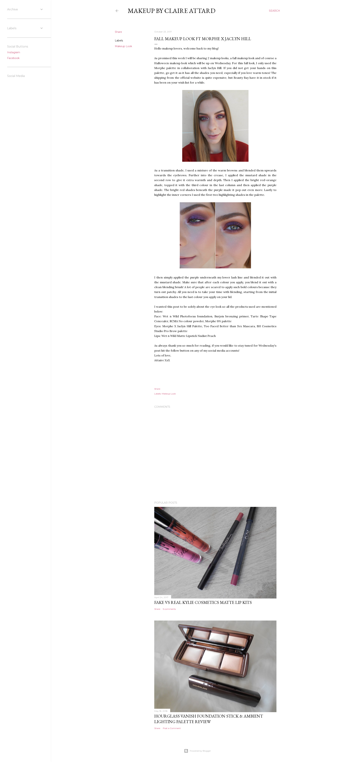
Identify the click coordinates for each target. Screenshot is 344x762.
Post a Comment (172, 728)
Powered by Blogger (200, 750)
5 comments (169, 609)
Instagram (13, 52)
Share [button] (118, 32)
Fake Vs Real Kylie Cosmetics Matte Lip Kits (203, 602)
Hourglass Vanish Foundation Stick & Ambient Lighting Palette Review (208, 718)
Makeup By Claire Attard (171, 10)
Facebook (13, 58)
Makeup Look (123, 46)
